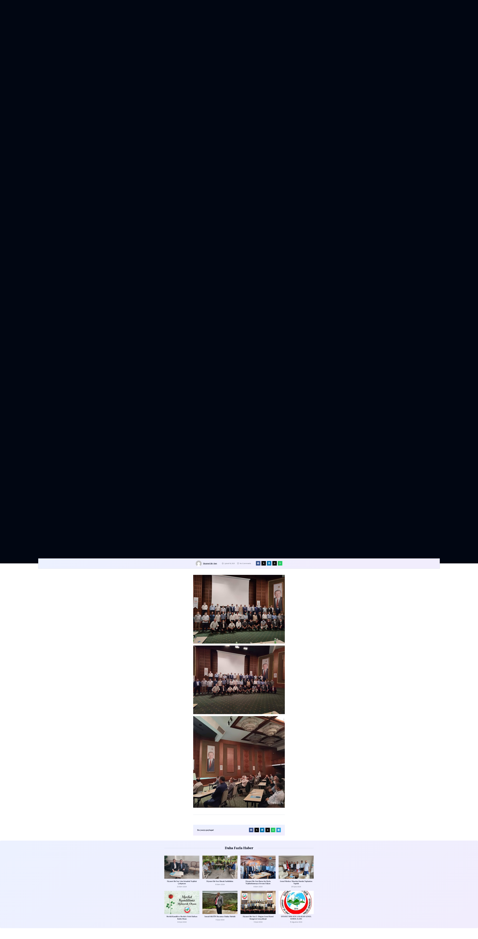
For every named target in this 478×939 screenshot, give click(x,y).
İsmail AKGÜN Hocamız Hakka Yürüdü (220, 916)
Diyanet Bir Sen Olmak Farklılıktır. (220, 881)
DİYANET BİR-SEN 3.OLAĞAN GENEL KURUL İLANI (296, 917)
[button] (258, 563)
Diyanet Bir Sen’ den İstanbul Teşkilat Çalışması (182, 882)
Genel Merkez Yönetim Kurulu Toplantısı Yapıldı (296, 882)
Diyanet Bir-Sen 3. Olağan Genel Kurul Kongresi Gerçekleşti (258, 917)
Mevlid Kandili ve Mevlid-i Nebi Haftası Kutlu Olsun (181, 917)
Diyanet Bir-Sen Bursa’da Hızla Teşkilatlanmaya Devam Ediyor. (258, 882)
